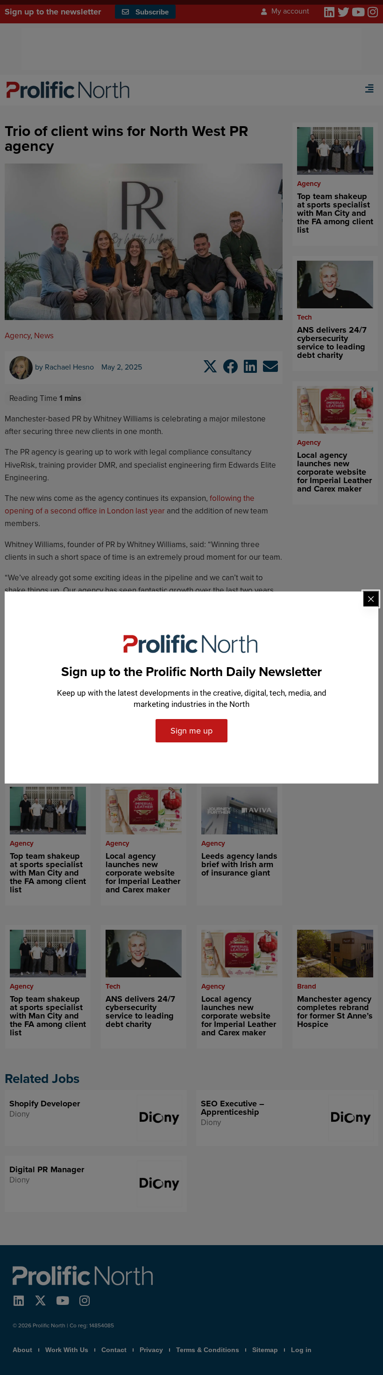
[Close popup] (370, 598)
